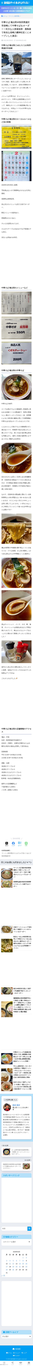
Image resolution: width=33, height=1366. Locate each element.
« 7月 (3, 1276)
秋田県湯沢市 (6, 856)
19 (13, 1267)
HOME (18, 1349)
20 (16, 1267)
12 (13, 1264)
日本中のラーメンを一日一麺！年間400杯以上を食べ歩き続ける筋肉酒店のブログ (16, 9)
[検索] (29, 1229)
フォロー (17, 1355)
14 (20, 1264)
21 (20, 1267)
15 (23, 1264)
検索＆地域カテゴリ (4, 1364)
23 (26, 1267)
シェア (25, 1353)
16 (26, 1264)
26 (13, 1270)
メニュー (17, 1353)
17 (7, 1267)
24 (7, 1270)
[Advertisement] (16, 261)
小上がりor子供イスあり (22, 853)
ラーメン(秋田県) (7, 853)
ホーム (10, 1353)
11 (10, 1264)
